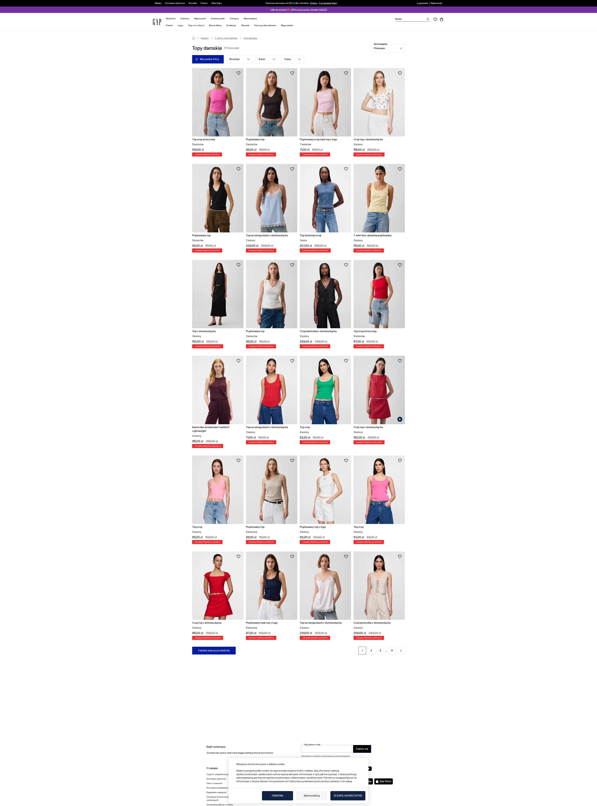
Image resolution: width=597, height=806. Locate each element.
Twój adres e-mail (311, 744)
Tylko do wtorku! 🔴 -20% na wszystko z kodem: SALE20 (298, 9)
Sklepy (158, 3)
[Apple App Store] (383, 781)
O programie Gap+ (328, 3)
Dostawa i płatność (175, 3)
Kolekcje (231, 25)
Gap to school (196, 25)
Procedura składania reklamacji (222, 788)
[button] (401, 650)
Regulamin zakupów (216, 792)
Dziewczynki (218, 18)
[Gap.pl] (157, 22)
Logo (180, 25)
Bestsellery (215, 25)
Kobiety (185, 18)
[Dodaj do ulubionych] (238, 73)
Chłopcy (234, 18)
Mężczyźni (200, 18)
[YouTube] (369, 768)
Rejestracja (436, 3)
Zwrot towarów (214, 783)
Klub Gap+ (217, 3)
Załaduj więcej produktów (214, 650)
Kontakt (193, 3)
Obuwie (245, 25)
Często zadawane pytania (219, 774)
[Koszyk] (441, 19)
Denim (169, 25)
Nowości (171, 18)
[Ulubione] (435, 19)
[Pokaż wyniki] (428, 19)
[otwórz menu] (177, 19)
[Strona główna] (193, 38)
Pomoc (204, 3)
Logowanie (422, 3)
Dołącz (313, 3)
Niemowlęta (250, 18)
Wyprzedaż (287, 25)
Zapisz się (362, 748)
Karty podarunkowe (265, 25)
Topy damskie (250, 38)
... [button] (386, 650)
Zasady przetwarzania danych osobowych (221, 798)
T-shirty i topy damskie (226, 38)
